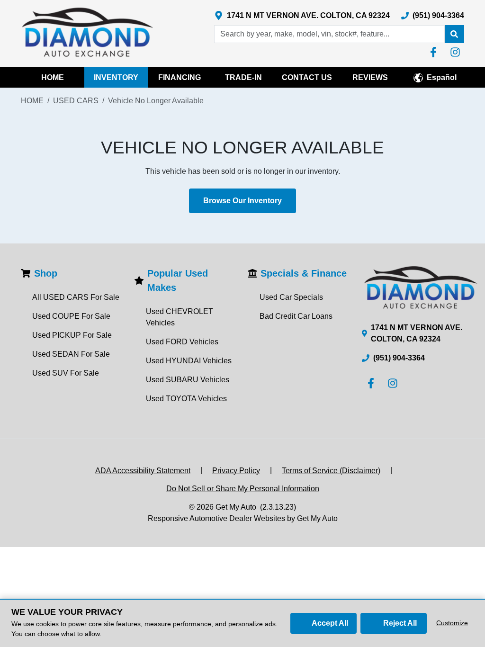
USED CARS (76, 101)
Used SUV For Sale (65, 373)
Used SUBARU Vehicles (187, 380)
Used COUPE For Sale (71, 316)
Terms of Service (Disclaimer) (331, 471)
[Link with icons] (435, 52)
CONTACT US (307, 77)
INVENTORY (116, 77)
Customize (452, 623)
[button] (454, 34)
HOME (52, 77)
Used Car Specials (291, 297)
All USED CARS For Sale (75, 297)
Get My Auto (236, 507)
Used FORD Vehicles (182, 342)
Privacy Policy (236, 471)
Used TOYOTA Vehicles (186, 399)
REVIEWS (370, 77)
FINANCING (179, 77)
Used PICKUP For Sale (72, 335)
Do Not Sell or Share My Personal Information (242, 489)
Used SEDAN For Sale (71, 354)
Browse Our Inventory (242, 201)
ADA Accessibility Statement (142, 471)
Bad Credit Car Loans (296, 316)
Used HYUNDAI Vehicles (189, 361)
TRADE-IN (243, 77)
